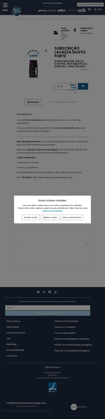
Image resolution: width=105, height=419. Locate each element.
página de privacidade (52, 211)
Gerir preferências (71, 217)
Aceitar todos (31, 217)
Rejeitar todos (50, 217)
